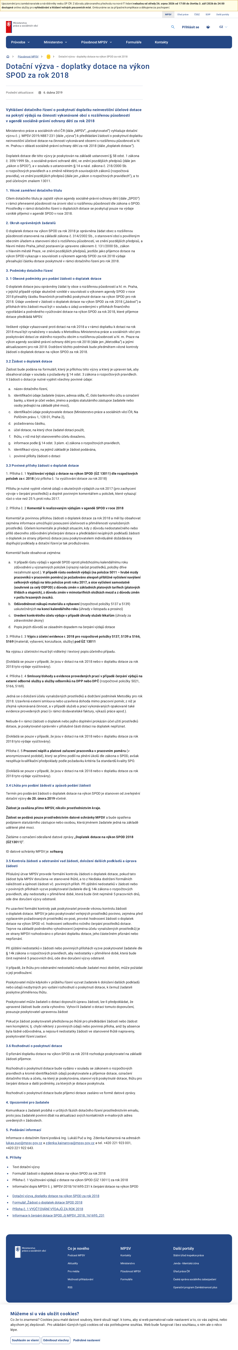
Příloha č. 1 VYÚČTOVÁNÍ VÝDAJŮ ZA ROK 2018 (47, 1209)
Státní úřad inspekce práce (188, 1255)
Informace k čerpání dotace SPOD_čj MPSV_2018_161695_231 (58, 1215)
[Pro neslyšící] (208, 27)
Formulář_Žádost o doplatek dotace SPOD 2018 (47, 1202)
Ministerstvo (53, 42)
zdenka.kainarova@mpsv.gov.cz (70, 1143)
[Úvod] (8, 56)
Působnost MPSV (94, 42)
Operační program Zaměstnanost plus (195, 1287)
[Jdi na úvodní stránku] (22, 27)
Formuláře (133, 42)
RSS (70, 1287)
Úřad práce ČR (181, 1271)
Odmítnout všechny (56, 1340)
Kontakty (161, 42)
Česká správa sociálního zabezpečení (194, 1279)
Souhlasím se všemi (25, 1340)
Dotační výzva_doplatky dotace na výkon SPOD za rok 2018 (55, 1196)
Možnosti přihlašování (80, 1279)
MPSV (168, 14)
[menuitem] (21, 42)
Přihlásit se (190, 27)
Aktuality (73, 1263)
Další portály (222, 14)
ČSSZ (197, 14)
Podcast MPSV (76, 1255)
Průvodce (18, 42)
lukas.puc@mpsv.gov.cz (24, 1143)
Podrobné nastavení (86, 1340)
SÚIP (208, 14)
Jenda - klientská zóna (186, 1263)
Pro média (73, 1271)
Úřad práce (182, 14)
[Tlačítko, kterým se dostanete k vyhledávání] (172, 27)
